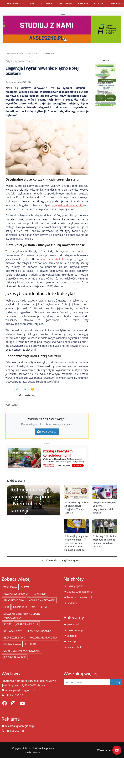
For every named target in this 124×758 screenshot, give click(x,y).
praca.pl (72, 641)
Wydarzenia (34, 53)
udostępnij (28, 395)
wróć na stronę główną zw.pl (62, 560)
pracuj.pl (72, 636)
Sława (25, 587)
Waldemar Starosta (43, 637)
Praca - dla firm (76, 647)
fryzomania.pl (75, 630)
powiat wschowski (16, 594)
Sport (32, 3)
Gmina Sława (12, 644)
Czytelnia (48, 53)
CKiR (6, 607)
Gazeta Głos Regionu (79, 591)
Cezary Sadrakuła (38, 631)
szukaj (116, 682)
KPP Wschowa (12, 631)
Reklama (83, 3)
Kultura (46, 3)
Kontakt (99, 3)
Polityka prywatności (79, 597)
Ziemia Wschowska (15, 53)
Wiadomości (15, 3)
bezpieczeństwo (14, 637)
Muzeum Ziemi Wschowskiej (21, 651)
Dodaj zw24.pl (48, 431)
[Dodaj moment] (116, 750)
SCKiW (43, 607)
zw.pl (30, 748)
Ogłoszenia (64, 3)
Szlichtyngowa (14, 600)
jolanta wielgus (27, 624)
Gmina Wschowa (24, 607)
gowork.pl (73, 624)
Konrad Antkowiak (42, 600)
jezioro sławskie (14, 657)
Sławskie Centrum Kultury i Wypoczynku (22, 615)
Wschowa (10, 587)
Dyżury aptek (75, 586)
